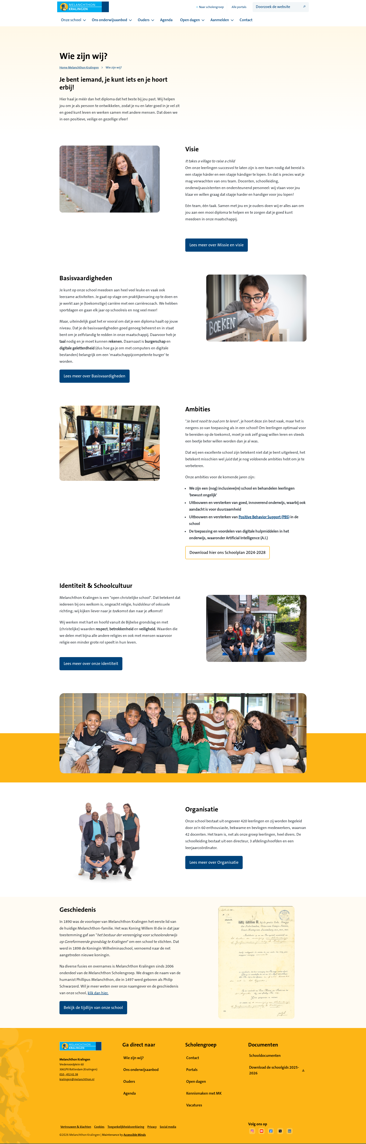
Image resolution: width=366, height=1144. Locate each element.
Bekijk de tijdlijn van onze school (93, 1007)
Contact (246, 20)
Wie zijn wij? (133, 1058)
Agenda (166, 20)
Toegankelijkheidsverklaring (126, 1127)
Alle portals (239, 7)
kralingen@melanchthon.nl (76, 1079)
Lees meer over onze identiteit (91, 663)
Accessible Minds (135, 1135)
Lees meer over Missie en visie (216, 245)
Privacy (152, 1127)
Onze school (71, 20)
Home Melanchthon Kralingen (79, 67)
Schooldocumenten (265, 1056)
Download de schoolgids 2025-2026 (274, 1070)
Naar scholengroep (211, 7)
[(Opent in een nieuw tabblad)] (252, 1132)
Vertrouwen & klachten (75, 1127)
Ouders (143, 20)
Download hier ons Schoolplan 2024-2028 (227, 552)
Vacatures (194, 1105)
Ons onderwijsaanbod (109, 20)
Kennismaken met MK (204, 1093)
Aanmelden (219, 20)
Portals (191, 1070)
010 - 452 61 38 (68, 1074)
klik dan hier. (98, 993)
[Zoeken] (304, 6)
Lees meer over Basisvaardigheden (94, 376)
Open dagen (190, 20)
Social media (168, 1127)
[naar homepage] (88, 1048)
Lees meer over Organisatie (213, 862)
